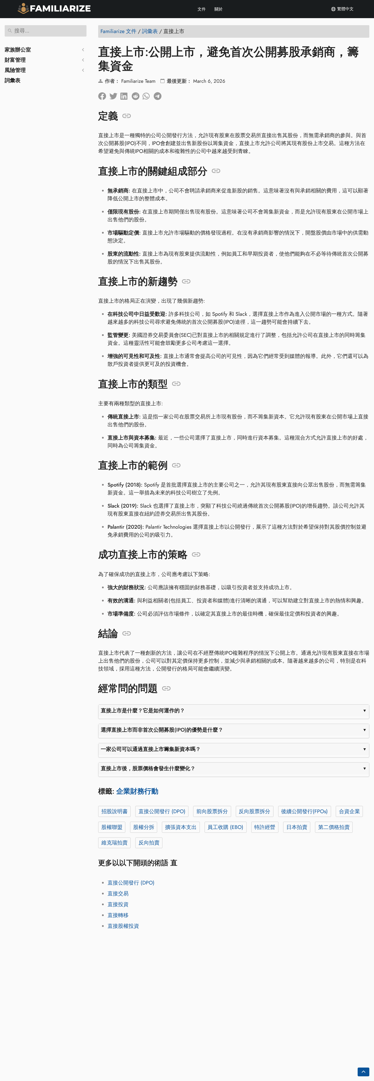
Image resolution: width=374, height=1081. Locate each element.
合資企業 (349, 811)
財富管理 (15, 60)
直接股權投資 (123, 926)
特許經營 (264, 827)
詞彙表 (12, 80)
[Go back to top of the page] (363, 1072)
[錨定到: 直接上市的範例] (176, 465)
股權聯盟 (111, 827)
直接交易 (118, 893)
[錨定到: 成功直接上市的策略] (196, 554)
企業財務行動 (137, 791)
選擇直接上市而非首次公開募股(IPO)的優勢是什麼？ (162, 730)
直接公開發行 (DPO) (162, 811)
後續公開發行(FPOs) (304, 811)
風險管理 (15, 70)
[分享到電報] (159, 94)
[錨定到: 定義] (126, 116)
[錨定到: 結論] (126, 633)
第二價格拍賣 (334, 827)
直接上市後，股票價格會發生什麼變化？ (148, 768)
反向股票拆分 (254, 811)
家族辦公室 (18, 50)
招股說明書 (114, 811)
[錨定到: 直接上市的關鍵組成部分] (216, 171)
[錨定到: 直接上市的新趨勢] (186, 281)
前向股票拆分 (212, 811)
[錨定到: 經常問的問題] (166, 688)
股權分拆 (143, 827)
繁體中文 (345, 8)
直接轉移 (118, 915)
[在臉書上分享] (103, 94)
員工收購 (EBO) (225, 827)
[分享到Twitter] (114, 94)
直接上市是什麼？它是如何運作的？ (143, 710)
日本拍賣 (296, 827)
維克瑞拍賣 (114, 842)
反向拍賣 (149, 842)
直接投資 (118, 904)
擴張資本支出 (181, 827)
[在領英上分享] (125, 94)
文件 (202, 9)
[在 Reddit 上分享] (137, 94)
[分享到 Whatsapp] (148, 94)
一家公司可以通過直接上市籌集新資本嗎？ (151, 749)
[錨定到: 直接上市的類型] (176, 383)
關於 (218, 9)
